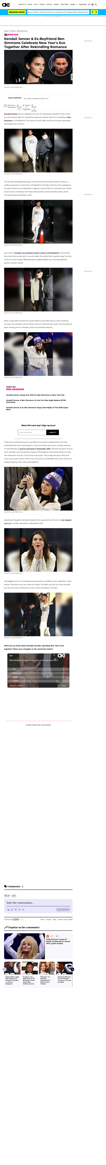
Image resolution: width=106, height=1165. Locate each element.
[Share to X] (19, 105)
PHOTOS (49, 4)
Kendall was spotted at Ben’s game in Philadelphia (36, 253)
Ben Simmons (22, 31)
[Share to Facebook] (12, 105)
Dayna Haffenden (15, 98)
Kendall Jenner (10, 114)
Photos (12, 31)
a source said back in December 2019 (34, 449)
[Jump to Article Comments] (5, 105)
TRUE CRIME (64, 4)
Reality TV (22, 4)
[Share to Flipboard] (27, 105)
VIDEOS (56, 4)
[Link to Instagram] (92, 4)
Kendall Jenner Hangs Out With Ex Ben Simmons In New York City (35, 395)
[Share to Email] (34, 105)
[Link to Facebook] (89, 4)
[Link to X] (96, 4)
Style (36, 4)
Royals (42, 4)
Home (6, 31)
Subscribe (83, 4)
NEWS (30, 4)
